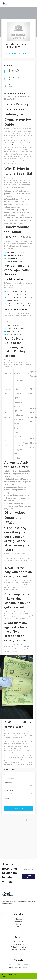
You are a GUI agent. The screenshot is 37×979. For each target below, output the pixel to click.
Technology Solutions (18, 947)
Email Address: (8, 782)
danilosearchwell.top (11, 145)
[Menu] (34, 3)
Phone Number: (8, 790)
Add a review (11, 53)
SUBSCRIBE (28, 877)
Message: (7, 798)
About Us (18, 919)
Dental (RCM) (18, 942)
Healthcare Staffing (19, 950)
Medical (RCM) (18, 944)
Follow (23, 53)
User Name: (7, 775)
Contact (18, 927)
